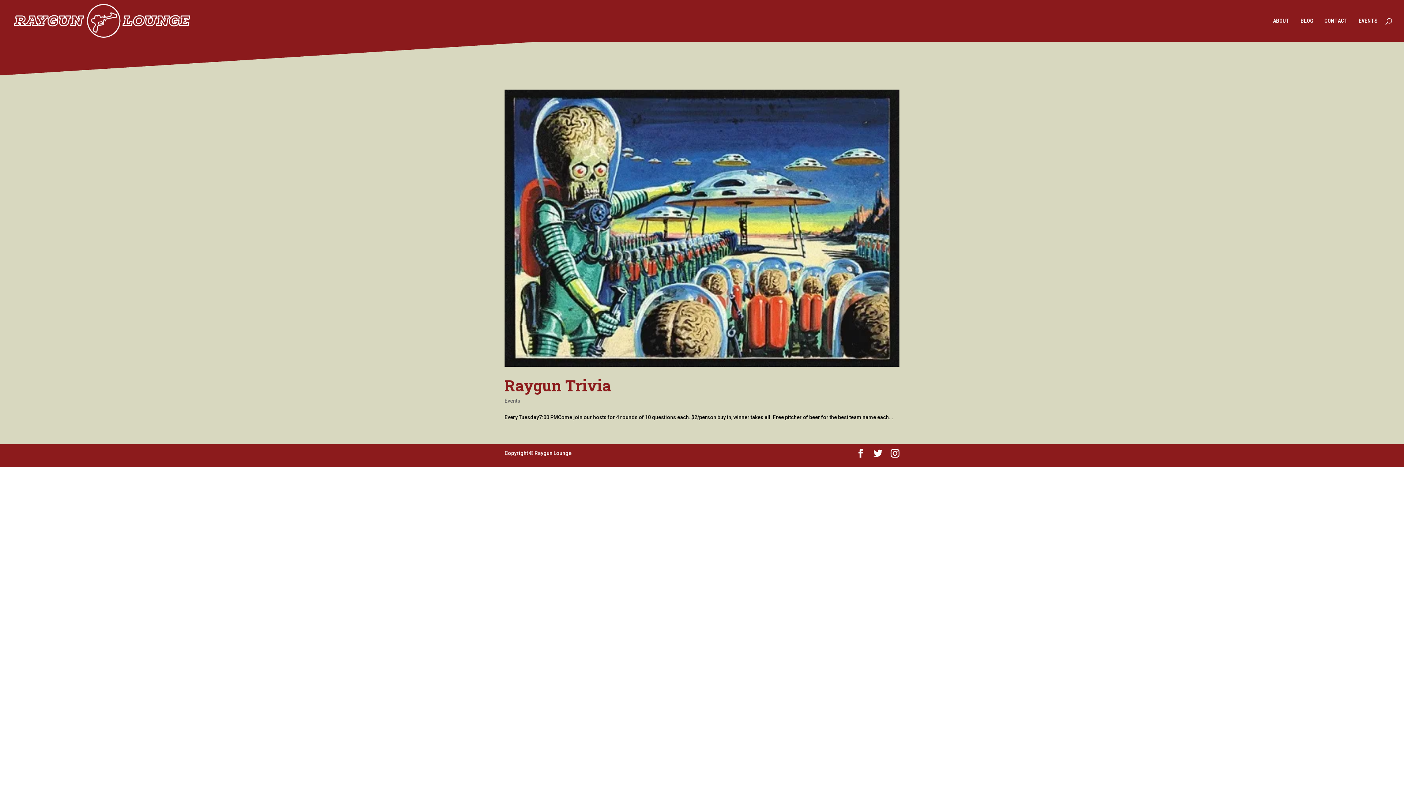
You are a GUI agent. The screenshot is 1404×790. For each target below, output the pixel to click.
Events (512, 401)
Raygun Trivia (558, 385)
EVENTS (1368, 21)
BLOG (1307, 21)
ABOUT (1281, 21)
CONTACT (1336, 21)
